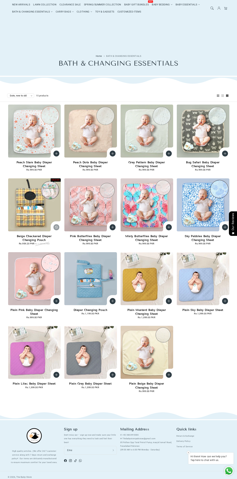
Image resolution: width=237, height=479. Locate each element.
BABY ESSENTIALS (186, 4)
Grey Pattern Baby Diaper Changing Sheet (146, 164)
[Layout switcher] (218, 95)
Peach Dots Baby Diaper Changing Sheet (90, 164)
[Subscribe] (113, 450)
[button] (212, 8)
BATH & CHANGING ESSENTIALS (31, 11)
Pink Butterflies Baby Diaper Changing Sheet (90, 238)
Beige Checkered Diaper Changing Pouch (34, 238)
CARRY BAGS (63, 11)
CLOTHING (83, 11)
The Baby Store (24, 477)
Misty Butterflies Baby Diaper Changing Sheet (146, 238)
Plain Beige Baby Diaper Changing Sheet (146, 385)
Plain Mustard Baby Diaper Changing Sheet (146, 311)
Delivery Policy (183, 441)
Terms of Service (184, 446)
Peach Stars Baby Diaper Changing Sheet (34, 164)
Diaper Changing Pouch (90, 310)
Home (99, 56)
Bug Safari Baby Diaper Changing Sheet (203, 164)
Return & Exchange (185, 436)
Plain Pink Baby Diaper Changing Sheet (34, 311)
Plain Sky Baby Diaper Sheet (202, 310)
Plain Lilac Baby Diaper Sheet (34, 383)
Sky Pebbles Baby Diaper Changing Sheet (203, 238)
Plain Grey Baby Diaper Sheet (90, 383)
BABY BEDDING (161, 4)
